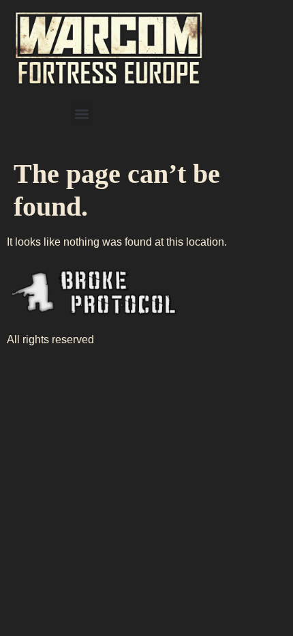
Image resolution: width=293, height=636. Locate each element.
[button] (81, 113)
